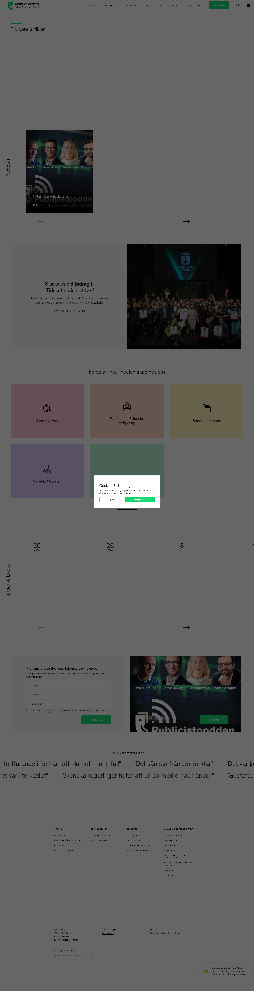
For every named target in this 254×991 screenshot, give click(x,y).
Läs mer (132, 493)
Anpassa (111, 499)
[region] (127, 495)
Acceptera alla (140, 499)
